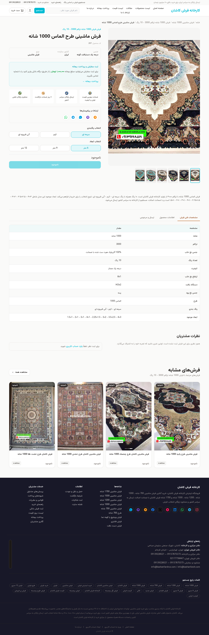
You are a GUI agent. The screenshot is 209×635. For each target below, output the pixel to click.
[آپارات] (167, 510)
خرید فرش (44, 585)
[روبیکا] (88, 117)
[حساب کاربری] (30, 11)
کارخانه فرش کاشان (92, 590)
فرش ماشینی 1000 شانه (183, 22)
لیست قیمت (117, 8)
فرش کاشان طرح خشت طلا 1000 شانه (35, 454)
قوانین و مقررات (36, 500)
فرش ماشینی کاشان (104, 585)
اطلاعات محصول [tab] (167, 217)
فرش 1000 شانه (191, 585)
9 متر (55, 148)
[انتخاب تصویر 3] (173, 175)
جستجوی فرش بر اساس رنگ (74, 2)
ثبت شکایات (77, 500)
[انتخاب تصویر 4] (162, 175)
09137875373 (29, 2)
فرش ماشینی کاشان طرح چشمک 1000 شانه (129, 454)
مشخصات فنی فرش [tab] (189, 217)
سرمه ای (86, 134)
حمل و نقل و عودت (73, 491)
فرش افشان (163, 590)
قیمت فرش (127, 590)
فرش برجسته (74, 590)
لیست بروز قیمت (35, 513)
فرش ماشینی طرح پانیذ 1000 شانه (181, 454)
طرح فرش (31, 585)
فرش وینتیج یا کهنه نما (111, 517)
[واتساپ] (66, 117)
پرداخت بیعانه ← (90, 81)
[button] (154, 97)
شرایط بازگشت (76, 496)
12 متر (24, 148)
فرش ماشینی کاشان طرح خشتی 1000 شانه (81, 454)
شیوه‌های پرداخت (35, 496)
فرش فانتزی (116, 521)
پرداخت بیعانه (103, 8)
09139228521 (15, 2)
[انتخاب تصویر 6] (140, 175)
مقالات (129, 8)
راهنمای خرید (56, 2)
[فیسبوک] (153, 510)
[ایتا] (95, 117)
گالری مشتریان (36, 521)
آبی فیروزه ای (24, 134)
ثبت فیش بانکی (36, 508)
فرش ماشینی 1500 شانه (111, 496)
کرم (54, 134)
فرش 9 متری (178, 590)
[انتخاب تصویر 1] (195, 175)
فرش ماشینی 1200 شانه (111, 500)
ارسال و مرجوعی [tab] (147, 217)
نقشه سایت (77, 504)
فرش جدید (149, 590)
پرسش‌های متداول (35, 491)
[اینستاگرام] (197, 510)
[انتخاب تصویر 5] (151, 175)
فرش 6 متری (193, 590)
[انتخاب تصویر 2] (184, 175)
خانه (198, 22)
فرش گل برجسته (111, 590)
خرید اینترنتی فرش (85, 585)
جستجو (39, 10)
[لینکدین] (175, 510)
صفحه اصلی (158, 8)
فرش (55, 585)
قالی (138, 590)
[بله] (80, 117)
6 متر (86, 148)
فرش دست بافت (114, 526)
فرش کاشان (122, 585)
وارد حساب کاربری (74, 346)
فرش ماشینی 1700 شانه (111, 491)
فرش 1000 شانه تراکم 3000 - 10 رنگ (153, 22)
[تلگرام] (73, 117)
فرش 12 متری (16, 585)
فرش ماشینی (67, 585)
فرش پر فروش (20, 590)
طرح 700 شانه (115, 513)
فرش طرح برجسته (38, 590)
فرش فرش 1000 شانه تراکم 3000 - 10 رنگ (81, 29)
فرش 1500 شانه (138, 585)
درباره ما (90, 8)
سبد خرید (15, 10)
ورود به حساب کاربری (112, 627)
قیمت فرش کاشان (57, 590)
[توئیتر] (160, 510)
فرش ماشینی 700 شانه (111, 508)
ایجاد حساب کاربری (93, 627)
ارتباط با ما (125, 12)
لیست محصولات (142, 8)
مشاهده (161, 463)
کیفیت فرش (193, 596)
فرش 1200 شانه (173, 585)
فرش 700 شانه (156, 585)
